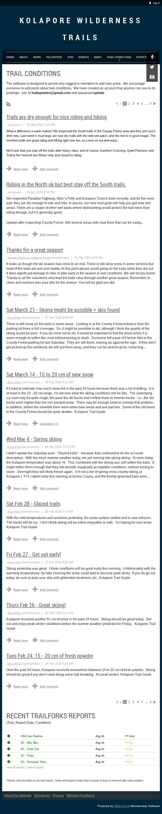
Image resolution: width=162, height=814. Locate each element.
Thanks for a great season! (34, 249)
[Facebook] (152, 57)
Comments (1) (49, 424)
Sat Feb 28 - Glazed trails (33, 503)
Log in (156, 3)
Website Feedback (80, 795)
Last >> (154, 103)
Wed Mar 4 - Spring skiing (34, 439)
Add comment (49, 169)
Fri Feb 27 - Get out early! (33, 554)
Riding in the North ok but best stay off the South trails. (66, 184)
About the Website (18, 795)
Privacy (58, 795)
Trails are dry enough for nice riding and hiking (56, 117)
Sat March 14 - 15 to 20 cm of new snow (49, 374)
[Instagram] (152, 77)
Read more (21, 169)
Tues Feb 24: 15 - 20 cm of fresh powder (49, 655)
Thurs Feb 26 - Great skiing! (36, 605)
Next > (150, 103)
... (147, 104)
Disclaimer (42, 795)
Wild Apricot (122, 806)
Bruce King (13, 318)
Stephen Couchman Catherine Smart (28, 258)
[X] (152, 67)
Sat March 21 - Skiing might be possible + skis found (63, 309)
